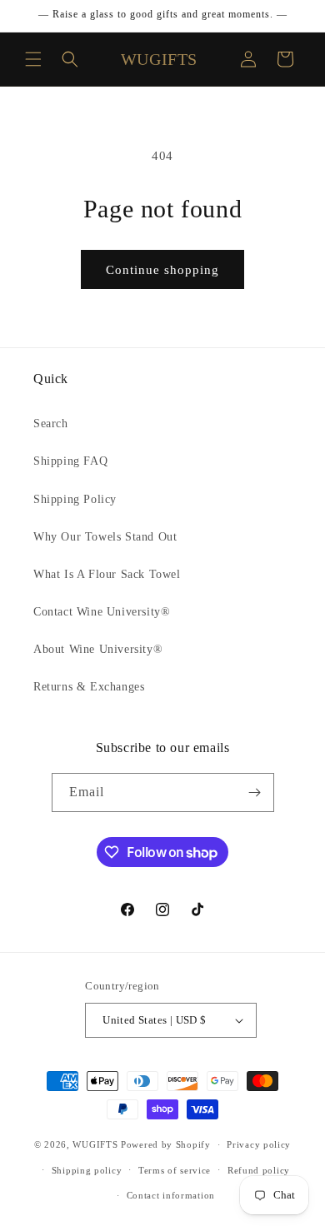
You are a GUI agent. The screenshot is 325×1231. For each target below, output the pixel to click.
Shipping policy (87, 1170)
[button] (33, 59)
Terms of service (174, 1170)
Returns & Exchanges (88, 686)
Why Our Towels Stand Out (105, 537)
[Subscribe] (255, 792)
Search (50, 423)
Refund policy (259, 1170)
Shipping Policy (75, 499)
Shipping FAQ (70, 461)
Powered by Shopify (166, 1144)
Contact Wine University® (101, 612)
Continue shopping (162, 270)
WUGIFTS (95, 1144)
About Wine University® (97, 649)
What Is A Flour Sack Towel (107, 574)
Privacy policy (259, 1144)
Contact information (171, 1195)
